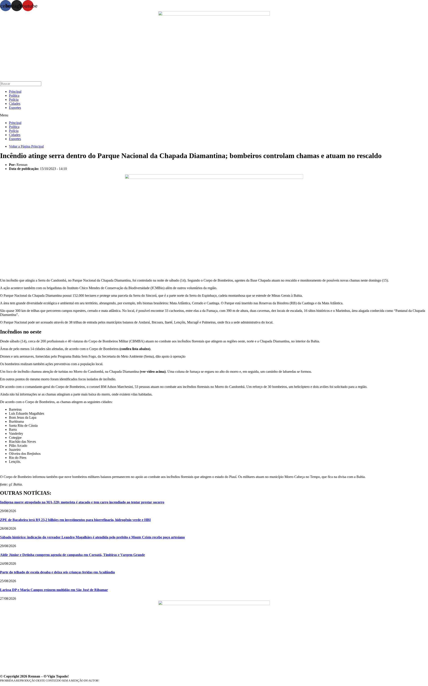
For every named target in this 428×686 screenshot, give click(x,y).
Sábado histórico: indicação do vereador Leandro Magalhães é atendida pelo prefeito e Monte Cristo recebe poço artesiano (92, 537)
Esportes (15, 107)
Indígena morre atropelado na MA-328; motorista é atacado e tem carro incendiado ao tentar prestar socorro (82, 502)
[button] (214, 115)
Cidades (14, 103)
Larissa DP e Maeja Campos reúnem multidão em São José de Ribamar (54, 590)
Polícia (14, 99)
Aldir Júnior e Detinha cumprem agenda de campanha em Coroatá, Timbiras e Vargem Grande (72, 555)
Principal (15, 91)
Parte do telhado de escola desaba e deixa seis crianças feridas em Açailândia (57, 572)
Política (14, 95)
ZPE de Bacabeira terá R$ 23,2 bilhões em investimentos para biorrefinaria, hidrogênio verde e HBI (75, 520)
